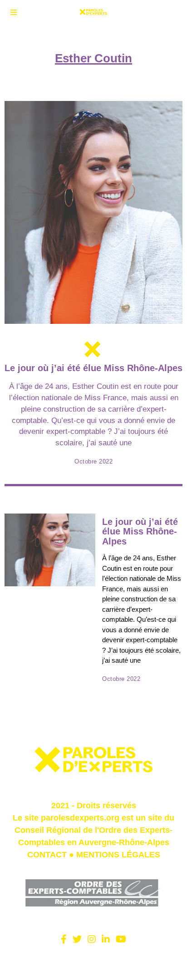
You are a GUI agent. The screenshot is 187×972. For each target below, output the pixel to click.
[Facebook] (64, 939)
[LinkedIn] (105, 939)
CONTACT (47, 854)
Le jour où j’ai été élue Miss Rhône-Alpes (93, 368)
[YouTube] (120, 939)
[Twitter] (77, 939)
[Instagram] (91, 939)
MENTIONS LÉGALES (118, 854)
